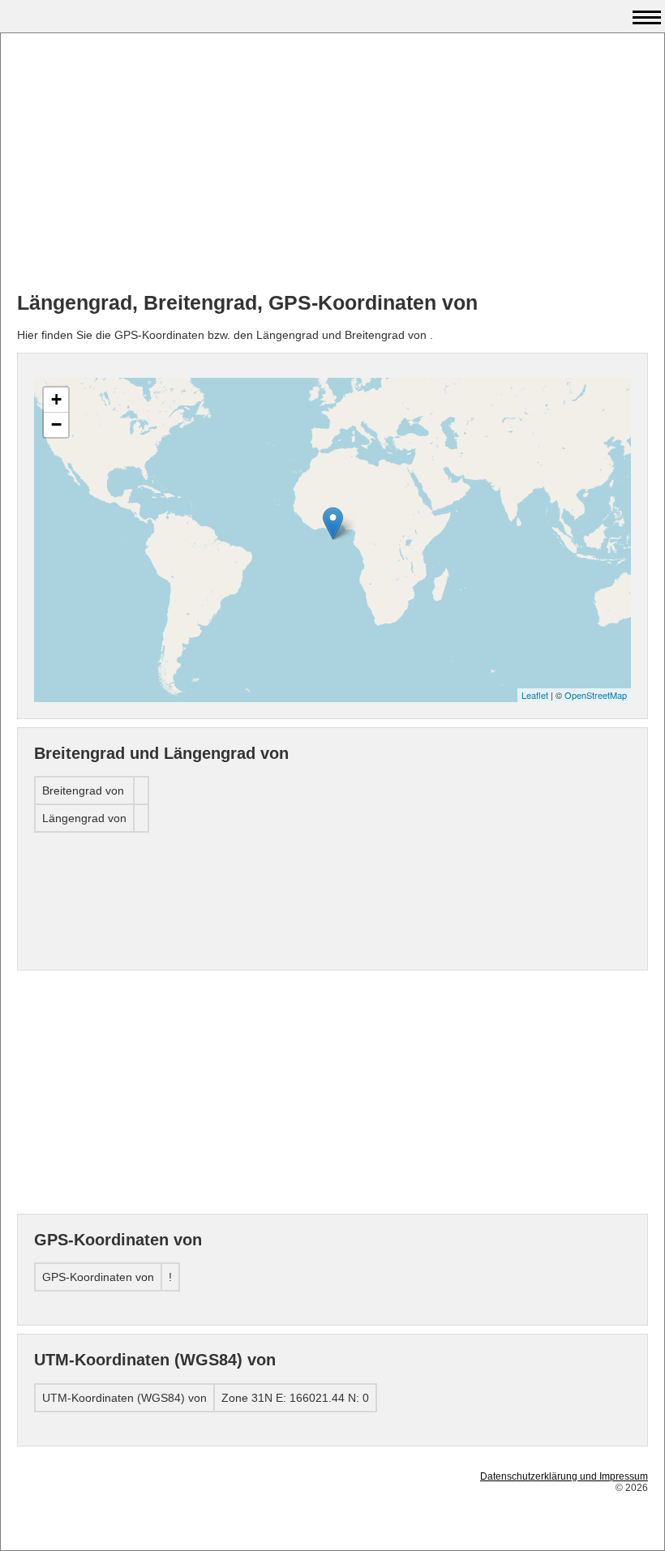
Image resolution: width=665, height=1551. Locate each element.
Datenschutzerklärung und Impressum (564, 1476)
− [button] (56, 424)
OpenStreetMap (595, 694)
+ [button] (56, 399)
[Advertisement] (332, 162)
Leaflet (534, 694)
